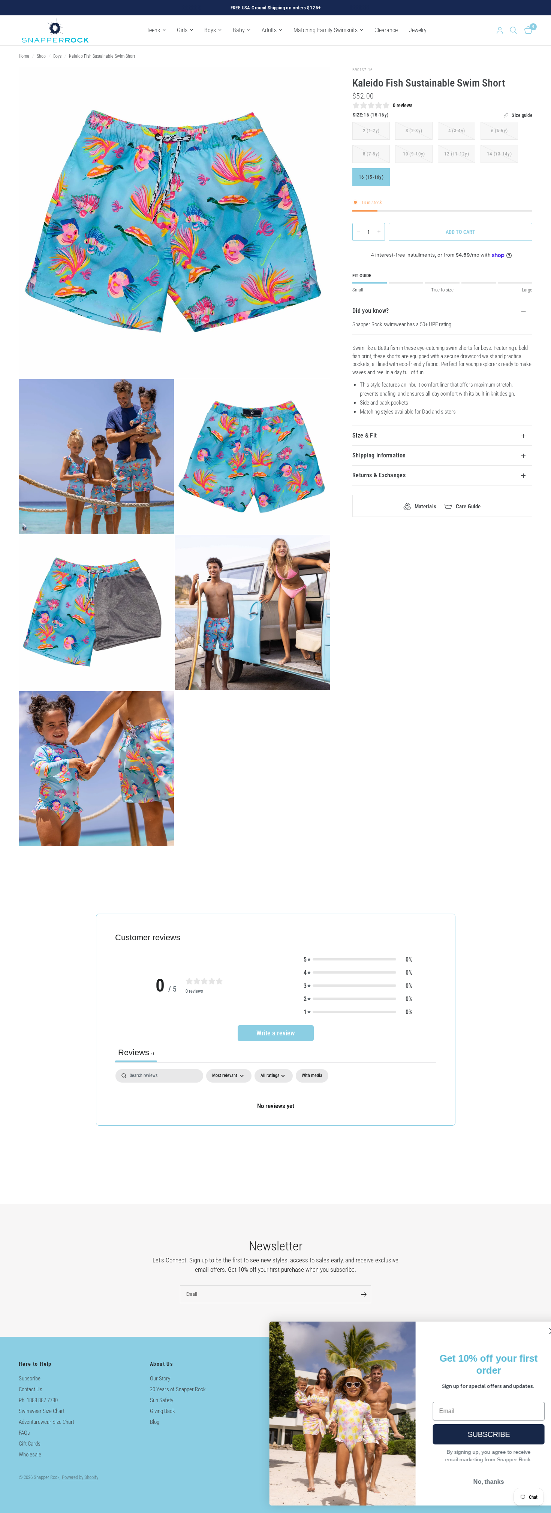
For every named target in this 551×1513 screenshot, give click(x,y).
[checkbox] (312, 1076)
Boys (210, 30)
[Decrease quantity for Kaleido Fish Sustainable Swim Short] (358, 231)
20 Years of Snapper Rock (178, 1389)
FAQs (24, 1432)
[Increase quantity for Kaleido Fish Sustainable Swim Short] (379, 231)
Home (24, 56)
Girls (182, 30)
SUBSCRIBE (470, 1434)
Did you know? (370, 310)
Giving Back (162, 1411)
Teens (153, 30)
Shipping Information (379, 455)
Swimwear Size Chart (41, 1411)
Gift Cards (29, 1443)
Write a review (275, 1033)
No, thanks (470, 1482)
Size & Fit (364, 435)
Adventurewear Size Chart (46, 1422)
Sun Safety (161, 1400)
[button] (358, 959)
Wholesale (30, 1454)
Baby (239, 30)
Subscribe (29, 1378)
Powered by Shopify (80, 1477)
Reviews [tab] (136, 1052)
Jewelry (418, 30)
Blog (154, 1422)
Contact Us (30, 1389)
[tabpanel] (275, 1097)
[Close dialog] (534, 1331)
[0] (526, 30)
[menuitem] (156, 30)
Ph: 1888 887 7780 (38, 1400)
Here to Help (35, 1364)
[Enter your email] (363, 1294)
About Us (161, 1364)
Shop (41, 56)
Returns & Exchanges (379, 475)
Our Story (160, 1378)
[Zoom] (314, 83)
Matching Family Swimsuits (325, 30)
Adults (269, 30)
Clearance (386, 30)
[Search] (513, 30)
